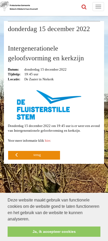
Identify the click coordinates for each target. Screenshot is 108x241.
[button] (31, 219)
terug (37, 155)
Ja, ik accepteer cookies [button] (54, 231)
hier (47, 140)
